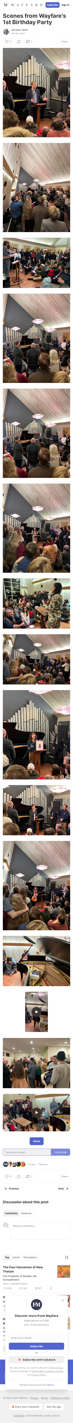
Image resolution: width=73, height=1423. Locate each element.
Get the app (54, 1406)
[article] (36, 1277)
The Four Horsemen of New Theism (23, 1269)
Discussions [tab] (30, 1257)
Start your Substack (27, 1406)
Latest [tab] (16, 1257)
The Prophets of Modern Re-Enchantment (20, 1277)
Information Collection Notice (47, 1371)
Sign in (65, 5)
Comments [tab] (11, 1213)
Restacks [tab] (26, 1213)
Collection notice (60, 1398)
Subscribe (52, 5)
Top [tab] (7, 1257)
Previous (14, 1188)
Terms (44, 1398)
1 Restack (42, 1164)
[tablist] (18, 1213)
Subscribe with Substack (39, 1359)
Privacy (34, 1398)
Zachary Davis (19, 30)
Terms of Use (56, 1367)
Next (61, 1188)
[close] (63, 1300)
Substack (19, 1415)
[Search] (66, 1257)
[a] (36, 1012)
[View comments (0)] (18, 41)
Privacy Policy (39, 1374)
